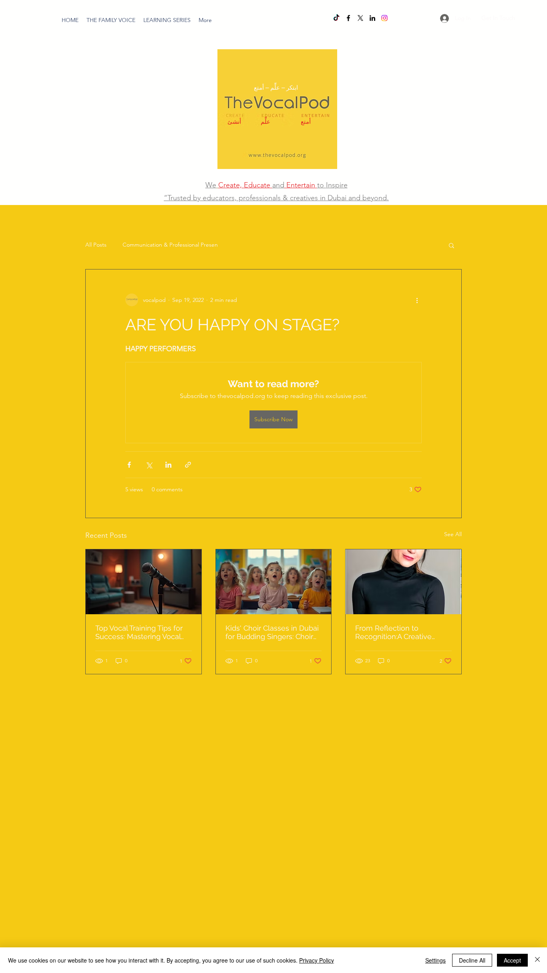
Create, (230, 185)
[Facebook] (348, 18)
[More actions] (417, 300)
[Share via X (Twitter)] (149, 464)
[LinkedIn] (372, 18)
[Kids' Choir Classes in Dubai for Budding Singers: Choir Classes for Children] (274, 581)
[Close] (537, 960)
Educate (257, 185)
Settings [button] (435, 960)
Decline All (472, 960)
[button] (167, 20)
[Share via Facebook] (129, 464)
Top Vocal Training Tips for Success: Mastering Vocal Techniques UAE (139, 632)
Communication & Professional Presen (170, 244)
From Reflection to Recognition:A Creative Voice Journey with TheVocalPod (393, 632)
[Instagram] (384, 18)
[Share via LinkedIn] (168, 464)
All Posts (96, 244)
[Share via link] (188, 464)
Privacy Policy (316, 960)
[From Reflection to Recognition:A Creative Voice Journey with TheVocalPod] (403, 581)
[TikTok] (336, 18)
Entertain (300, 185)
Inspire (337, 185)
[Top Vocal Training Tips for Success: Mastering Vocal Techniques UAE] (143, 581)
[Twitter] (360, 18)
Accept (512, 960)
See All (453, 534)
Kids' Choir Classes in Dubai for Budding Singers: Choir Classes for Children (272, 632)
